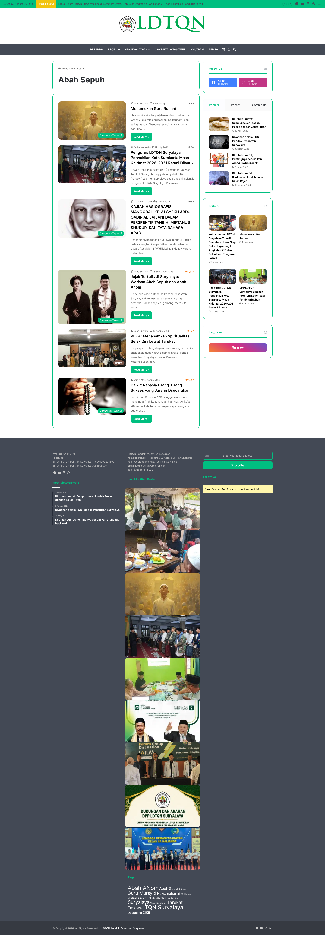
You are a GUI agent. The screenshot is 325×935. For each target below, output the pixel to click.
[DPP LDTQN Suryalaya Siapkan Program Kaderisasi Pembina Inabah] (253, 276)
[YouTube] (59, 473)
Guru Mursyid (142, 893)
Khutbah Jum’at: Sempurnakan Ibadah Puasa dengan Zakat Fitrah (249, 122)
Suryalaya (139, 902)
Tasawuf (136, 907)
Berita (213, 49)
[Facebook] (54, 473)
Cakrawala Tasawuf (170, 49)
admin (137, 379)
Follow (239, 347)
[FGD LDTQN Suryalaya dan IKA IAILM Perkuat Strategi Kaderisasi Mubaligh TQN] (162, 763)
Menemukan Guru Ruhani (153, 108)
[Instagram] (64, 473)
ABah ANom (143, 888)
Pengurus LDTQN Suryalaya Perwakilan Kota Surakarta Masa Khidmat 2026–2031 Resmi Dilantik (162, 157)
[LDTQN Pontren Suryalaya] (162, 23)
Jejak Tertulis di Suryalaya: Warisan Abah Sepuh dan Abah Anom (158, 281)
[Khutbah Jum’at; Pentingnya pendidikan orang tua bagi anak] (219, 160)
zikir (146, 912)
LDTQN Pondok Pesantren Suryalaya (123, 928)
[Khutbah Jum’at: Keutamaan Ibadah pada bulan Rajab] (219, 178)
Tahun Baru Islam (158, 903)
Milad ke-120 (171, 898)
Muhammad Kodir (143, 201)
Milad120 (160, 898)
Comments (259, 105)
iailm (180, 893)
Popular (214, 105)
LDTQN (150, 897)
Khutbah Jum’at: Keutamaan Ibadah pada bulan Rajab (247, 177)
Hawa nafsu (166, 893)
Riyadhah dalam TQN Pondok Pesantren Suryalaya (245, 140)
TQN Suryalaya (164, 907)
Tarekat (175, 902)
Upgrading (135, 912)
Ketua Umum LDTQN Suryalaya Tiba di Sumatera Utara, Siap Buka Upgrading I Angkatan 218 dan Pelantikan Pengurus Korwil (130, 3)
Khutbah (197, 49)
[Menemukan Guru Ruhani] (253, 223)
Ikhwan (187, 894)
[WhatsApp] (68, 473)
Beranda (96, 49)
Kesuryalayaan (136, 49)
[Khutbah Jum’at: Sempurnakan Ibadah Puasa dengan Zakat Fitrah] (219, 124)
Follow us (209, 477)
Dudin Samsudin (142, 147)
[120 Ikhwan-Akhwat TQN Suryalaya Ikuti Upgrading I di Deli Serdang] (162, 509)
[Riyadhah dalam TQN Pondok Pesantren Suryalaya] (219, 142)
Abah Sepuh (169, 888)
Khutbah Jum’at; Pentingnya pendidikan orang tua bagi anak (247, 158)
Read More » (141, 137)
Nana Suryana (141, 103)
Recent (235, 105)
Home (64, 68)
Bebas (184, 889)
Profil (112, 49)
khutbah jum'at (137, 897)
